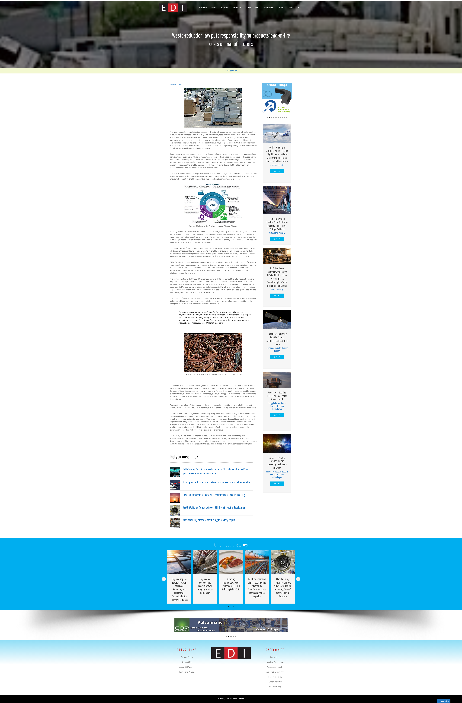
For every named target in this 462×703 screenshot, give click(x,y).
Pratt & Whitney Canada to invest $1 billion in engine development (214, 507)
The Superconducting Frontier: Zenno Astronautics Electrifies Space (277, 339)
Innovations (203, 7)
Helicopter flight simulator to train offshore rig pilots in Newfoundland (217, 482)
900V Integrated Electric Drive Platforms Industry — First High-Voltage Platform (277, 224)
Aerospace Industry (277, 165)
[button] (299, 7)
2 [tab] (231, 606)
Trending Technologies (278, 407)
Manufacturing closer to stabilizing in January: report (209, 520)
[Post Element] (179, 577)
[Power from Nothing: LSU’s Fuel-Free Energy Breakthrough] (277, 379)
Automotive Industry (277, 232)
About (281, 7)
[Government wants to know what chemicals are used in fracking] (175, 498)
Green (257, 7)
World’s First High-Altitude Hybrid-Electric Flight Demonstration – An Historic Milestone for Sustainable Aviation (277, 154)
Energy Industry (277, 289)
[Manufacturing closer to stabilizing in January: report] (175, 523)
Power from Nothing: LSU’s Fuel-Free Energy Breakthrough (277, 396)
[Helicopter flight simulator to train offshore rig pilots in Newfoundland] (175, 485)
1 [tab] (228, 606)
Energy (248, 7)
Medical (214, 7)
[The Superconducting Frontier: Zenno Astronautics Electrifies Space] (277, 319)
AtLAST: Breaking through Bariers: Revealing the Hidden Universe (277, 462)
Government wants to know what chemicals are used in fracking (214, 495)
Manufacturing (269, 7)
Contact (290, 7)
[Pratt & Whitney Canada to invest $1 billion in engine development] (175, 510)
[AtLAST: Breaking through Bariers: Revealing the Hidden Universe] (277, 443)
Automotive (237, 7)
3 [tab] (233, 606)
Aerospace (224, 7)
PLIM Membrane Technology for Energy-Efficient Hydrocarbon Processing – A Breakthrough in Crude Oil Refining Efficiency (277, 277)
